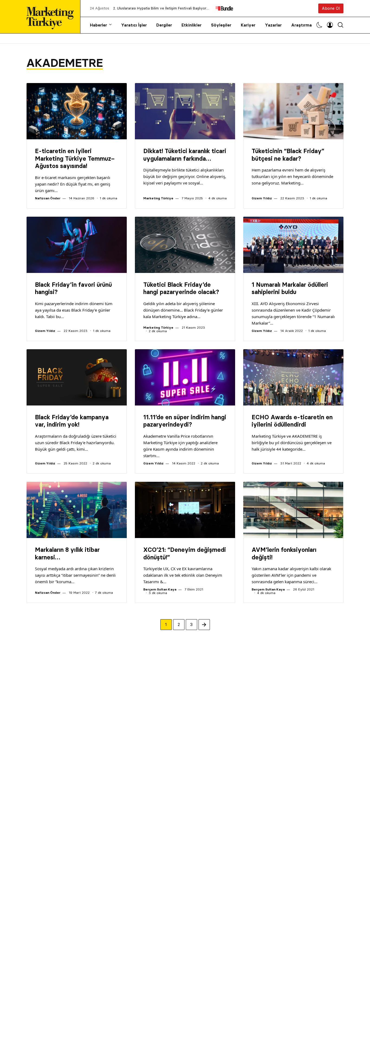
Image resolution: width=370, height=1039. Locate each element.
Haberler (98, 25)
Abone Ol (331, 8)
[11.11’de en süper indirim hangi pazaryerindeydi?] (185, 377)
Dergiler (164, 25)
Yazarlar (273, 25)
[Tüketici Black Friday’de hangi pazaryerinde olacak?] (185, 245)
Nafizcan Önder (47, 198)
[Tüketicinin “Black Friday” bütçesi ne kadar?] (293, 111)
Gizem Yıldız (262, 198)
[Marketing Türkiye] (52, 16)
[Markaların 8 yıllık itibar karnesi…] (77, 510)
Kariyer (248, 25)
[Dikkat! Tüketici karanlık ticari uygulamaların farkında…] (185, 111)
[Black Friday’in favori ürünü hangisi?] (77, 245)
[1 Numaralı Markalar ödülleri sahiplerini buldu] (293, 245)
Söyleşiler (221, 25)
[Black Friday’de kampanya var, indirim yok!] (77, 377)
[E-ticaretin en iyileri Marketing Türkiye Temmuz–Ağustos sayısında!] (77, 111)
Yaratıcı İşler (134, 25)
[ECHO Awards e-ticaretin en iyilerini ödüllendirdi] (293, 377)
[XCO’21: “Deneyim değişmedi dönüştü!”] (185, 510)
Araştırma (301, 25)
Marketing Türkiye (158, 198)
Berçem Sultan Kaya (159, 589)
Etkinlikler (191, 25)
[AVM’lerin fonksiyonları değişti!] (293, 510)
